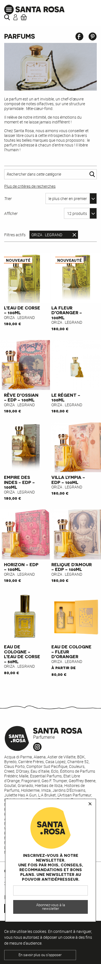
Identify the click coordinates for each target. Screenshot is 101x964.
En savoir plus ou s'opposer (40, 954)
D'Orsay (22, 771)
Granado (25, 785)
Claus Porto (14, 766)
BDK (81, 756)
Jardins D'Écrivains (68, 790)
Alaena (40, 756)
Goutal (10, 785)
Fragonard (30, 780)
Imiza (46, 790)
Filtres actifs (15, 235)
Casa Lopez (55, 761)
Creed (9, 771)
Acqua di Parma (18, 756)
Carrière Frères (31, 761)
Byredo (10, 761)
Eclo (54, 771)
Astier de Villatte (61, 756)
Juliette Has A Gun (20, 795)
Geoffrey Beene (82, 780)
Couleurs (76, 766)
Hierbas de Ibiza (49, 785)
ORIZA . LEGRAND (46, 234)
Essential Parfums (46, 776)
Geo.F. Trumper (54, 780)
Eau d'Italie (40, 771)
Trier (8, 198)
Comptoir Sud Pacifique (46, 766)
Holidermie (30, 790)
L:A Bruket (47, 795)
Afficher (11, 213)
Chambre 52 (78, 761)
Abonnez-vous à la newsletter (50, 907)
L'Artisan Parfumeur (74, 795)
